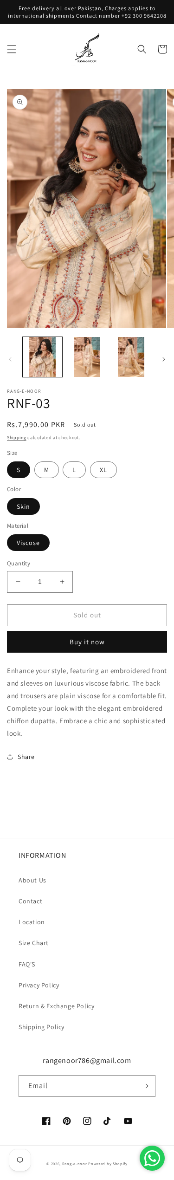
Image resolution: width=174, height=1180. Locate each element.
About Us (32, 880)
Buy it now (87, 641)
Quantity (18, 563)
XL (103, 470)
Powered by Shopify (108, 1163)
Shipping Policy (41, 1027)
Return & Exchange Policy (56, 1006)
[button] (11, 49)
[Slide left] (10, 359)
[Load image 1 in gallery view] (42, 356)
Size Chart (34, 943)
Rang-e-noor (74, 1163)
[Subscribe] (145, 1086)
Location (32, 922)
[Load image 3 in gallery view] (131, 356)
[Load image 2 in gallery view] (86, 356)
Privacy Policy (39, 985)
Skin (23, 506)
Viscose (28, 542)
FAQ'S (27, 964)
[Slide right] (164, 359)
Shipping (16, 437)
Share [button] (26, 756)
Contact (30, 901)
